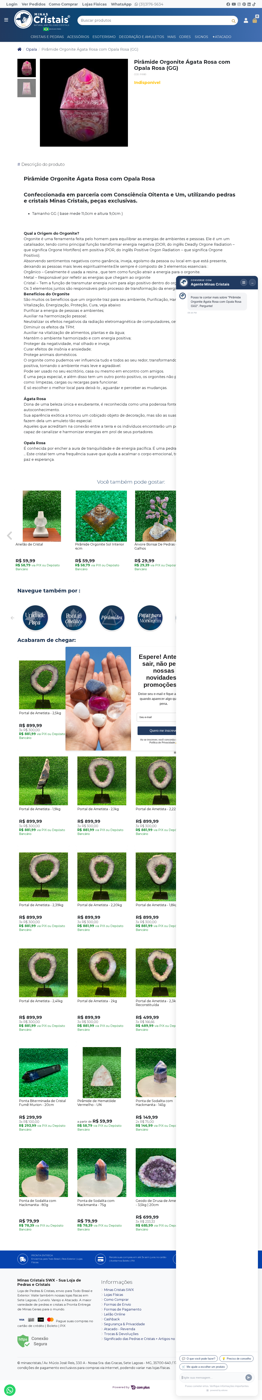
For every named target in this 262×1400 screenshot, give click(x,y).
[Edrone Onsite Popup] (131, 700)
